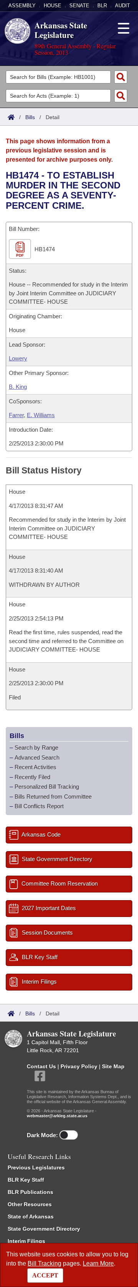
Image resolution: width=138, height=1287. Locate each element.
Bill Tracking (44, 1263)
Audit (122, 5)
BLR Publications (30, 1192)
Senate (79, 5)
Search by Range (36, 747)
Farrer (16, 415)
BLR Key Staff (26, 1180)
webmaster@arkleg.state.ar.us (57, 1115)
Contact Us (41, 1066)
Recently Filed (32, 777)
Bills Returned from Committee (53, 796)
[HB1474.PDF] (21, 249)
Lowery (18, 358)
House (52, 5)
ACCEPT (45, 1275)
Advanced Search (37, 757)
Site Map (113, 1066)
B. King (18, 386)
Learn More (98, 1263)
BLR (102, 5)
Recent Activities (35, 767)
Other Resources (30, 1204)
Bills (30, 117)
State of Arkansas (31, 1216)
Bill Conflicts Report (39, 806)
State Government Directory (44, 1229)
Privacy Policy (79, 1066)
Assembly (22, 5)
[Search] (120, 77)
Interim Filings (26, 1241)
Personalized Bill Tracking (47, 786)
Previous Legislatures (36, 1167)
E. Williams (41, 415)
